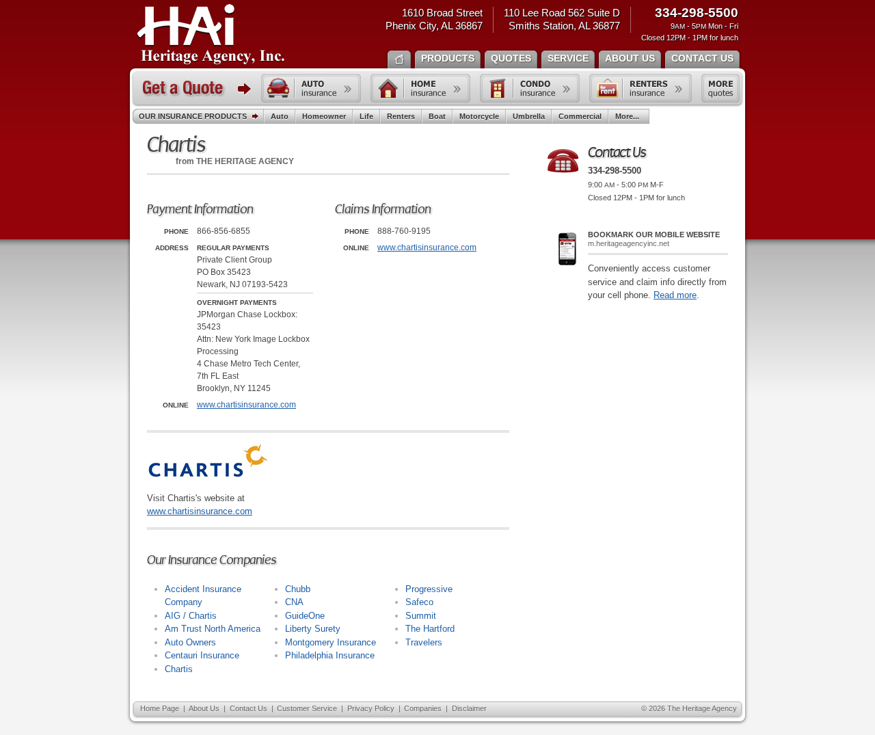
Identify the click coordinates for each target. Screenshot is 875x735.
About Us (204, 708)
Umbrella (529, 116)
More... (627, 116)
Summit (420, 616)
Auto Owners (190, 642)
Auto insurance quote (311, 88)
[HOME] (399, 58)
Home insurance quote (420, 88)
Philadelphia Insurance (330, 655)
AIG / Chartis (191, 616)
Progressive (429, 589)
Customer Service (307, 708)
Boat (437, 116)
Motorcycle (479, 116)
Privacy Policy (370, 708)
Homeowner (324, 116)
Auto (279, 116)
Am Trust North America (212, 629)
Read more (675, 295)
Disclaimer (469, 708)
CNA (294, 602)
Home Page (159, 708)
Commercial (580, 116)
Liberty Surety (312, 629)
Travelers (423, 642)
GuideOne (305, 616)
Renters (401, 116)
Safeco (419, 602)
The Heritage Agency (211, 35)
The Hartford (430, 629)
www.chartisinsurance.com (246, 405)
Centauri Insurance (202, 655)
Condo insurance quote (530, 88)
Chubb (297, 589)
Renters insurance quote (640, 88)
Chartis (179, 669)
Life (366, 116)
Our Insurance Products (193, 116)
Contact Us (248, 708)
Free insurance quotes (720, 88)
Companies (423, 708)
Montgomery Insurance (330, 642)
